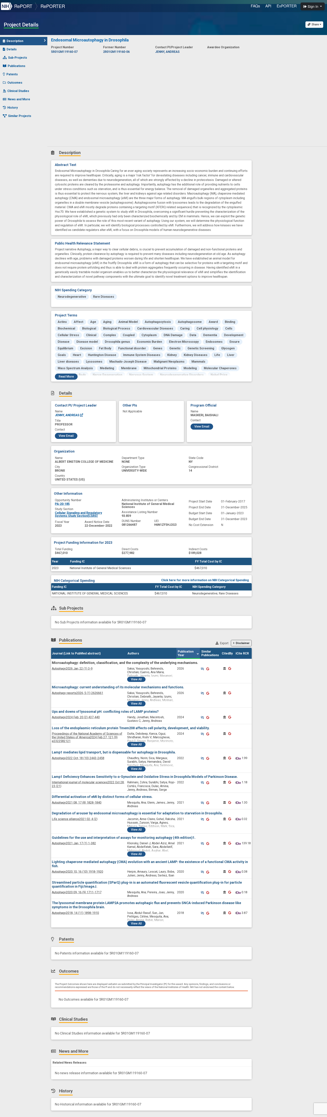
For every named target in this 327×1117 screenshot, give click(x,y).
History (12, 107)
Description (15, 41)
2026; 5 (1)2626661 (77, 693)
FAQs (255, 6)
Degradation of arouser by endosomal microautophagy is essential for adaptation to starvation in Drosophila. (137, 813)
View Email (66, 436)
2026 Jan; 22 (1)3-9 (72, 668)
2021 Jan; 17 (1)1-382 (74, 843)
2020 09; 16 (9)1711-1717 (76, 892)
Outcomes (14, 82)
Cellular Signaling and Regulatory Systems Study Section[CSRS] (78, 514)
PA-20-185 (62, 504)
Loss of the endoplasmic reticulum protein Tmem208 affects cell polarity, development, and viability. (131, 728)
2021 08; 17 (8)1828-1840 (76, 802)
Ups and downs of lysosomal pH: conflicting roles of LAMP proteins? (105, 712)
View (136, 679)
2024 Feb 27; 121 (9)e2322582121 (87, 737)
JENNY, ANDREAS (67, 415)
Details (12, 49)
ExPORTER (287, 6)
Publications (16, 66)
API (268, 6)
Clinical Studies (18, 91)
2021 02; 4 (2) (74, 819)
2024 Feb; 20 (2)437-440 (76, 717)
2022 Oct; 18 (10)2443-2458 (78, 758)
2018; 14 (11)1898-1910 (75, 913)
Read (66, 376)
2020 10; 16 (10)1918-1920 (77, 871)
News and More (19, 99)
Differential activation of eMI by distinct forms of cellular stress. (102, 797)
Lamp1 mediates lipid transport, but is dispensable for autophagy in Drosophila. (114, 752)
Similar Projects (19, 116)
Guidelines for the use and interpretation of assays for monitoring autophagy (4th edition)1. (123, 838)
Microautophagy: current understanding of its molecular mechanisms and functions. (118, 687)
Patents (12, 74)
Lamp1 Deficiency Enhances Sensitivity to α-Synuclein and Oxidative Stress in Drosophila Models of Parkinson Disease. (145, 777)
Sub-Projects (17, 57)
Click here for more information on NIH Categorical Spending (205, 580)
